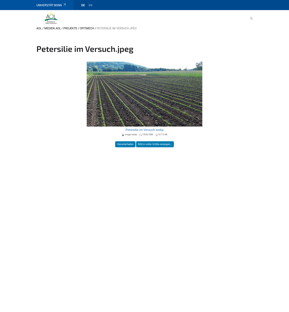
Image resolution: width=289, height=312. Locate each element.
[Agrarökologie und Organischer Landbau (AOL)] (51, 18)
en (90, 5)
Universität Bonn (49, 5)
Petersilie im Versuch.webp (145, 130)
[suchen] (250, 20)
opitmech (87, 28)
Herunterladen (125, 144)
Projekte (70, 28)
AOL (39, 28)
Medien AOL (52, 28)
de (83, 5)
